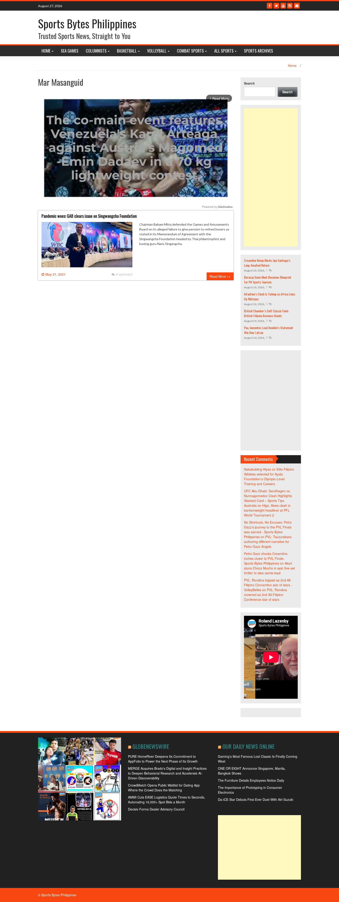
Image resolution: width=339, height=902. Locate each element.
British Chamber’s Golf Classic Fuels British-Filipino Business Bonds (266, 313)
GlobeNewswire (151, 746)
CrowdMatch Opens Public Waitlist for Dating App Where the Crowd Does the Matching (164, 787)
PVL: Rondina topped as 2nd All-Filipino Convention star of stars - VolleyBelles (268, 585)
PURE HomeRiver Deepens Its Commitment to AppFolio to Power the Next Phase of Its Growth (163, 758)
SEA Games (69, 51)
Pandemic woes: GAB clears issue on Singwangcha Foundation (89, 216)
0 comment (124, 274)
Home (46, 51)
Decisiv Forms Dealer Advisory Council (156, 809)
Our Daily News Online (248, 746)
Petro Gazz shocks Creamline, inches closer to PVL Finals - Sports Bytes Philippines (266, 558)
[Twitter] (276, 6)
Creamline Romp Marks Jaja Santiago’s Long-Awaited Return (267, 263)
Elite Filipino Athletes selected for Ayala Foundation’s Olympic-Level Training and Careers (269, 476)
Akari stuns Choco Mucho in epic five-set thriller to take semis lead (269, 568)
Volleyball (157, 51)
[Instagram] (290, 6)
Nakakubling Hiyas (257, 469)
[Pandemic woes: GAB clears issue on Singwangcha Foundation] (87, 246)
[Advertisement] (271, 177)
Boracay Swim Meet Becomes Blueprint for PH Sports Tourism (267, 279)
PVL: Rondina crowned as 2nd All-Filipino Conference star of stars (265, 594)
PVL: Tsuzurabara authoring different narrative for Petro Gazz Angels (267, 541)
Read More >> (220, 276)
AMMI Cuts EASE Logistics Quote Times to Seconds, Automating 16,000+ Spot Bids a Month (166, 799)
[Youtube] (283, 6)
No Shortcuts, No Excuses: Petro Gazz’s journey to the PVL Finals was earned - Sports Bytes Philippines (268, 529)
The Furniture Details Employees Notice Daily (251, 780)
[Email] (297, 6)
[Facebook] (269, 6)
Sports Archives (258, 51)
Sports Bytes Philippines (87, 23)
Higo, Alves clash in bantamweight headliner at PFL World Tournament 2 (267, 510)
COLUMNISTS (96, 51)
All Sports (224, 51)
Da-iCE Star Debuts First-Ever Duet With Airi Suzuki (255, 799)
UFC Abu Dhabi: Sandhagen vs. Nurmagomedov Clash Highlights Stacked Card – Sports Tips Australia (268, 498)
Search (249, 83)
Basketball (127, 51)
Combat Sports (190, 51)
